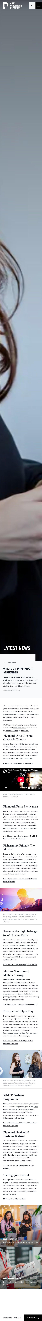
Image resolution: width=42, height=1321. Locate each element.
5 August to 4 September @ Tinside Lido (18, 763)
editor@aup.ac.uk (19, 728)
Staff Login (17, 1318)
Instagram (25, 731)
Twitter (15, 731)
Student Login (7, 1318)
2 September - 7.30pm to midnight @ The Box (20, 965)
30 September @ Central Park (14, 1199)
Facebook (9, 731)
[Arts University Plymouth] (12, 5)
